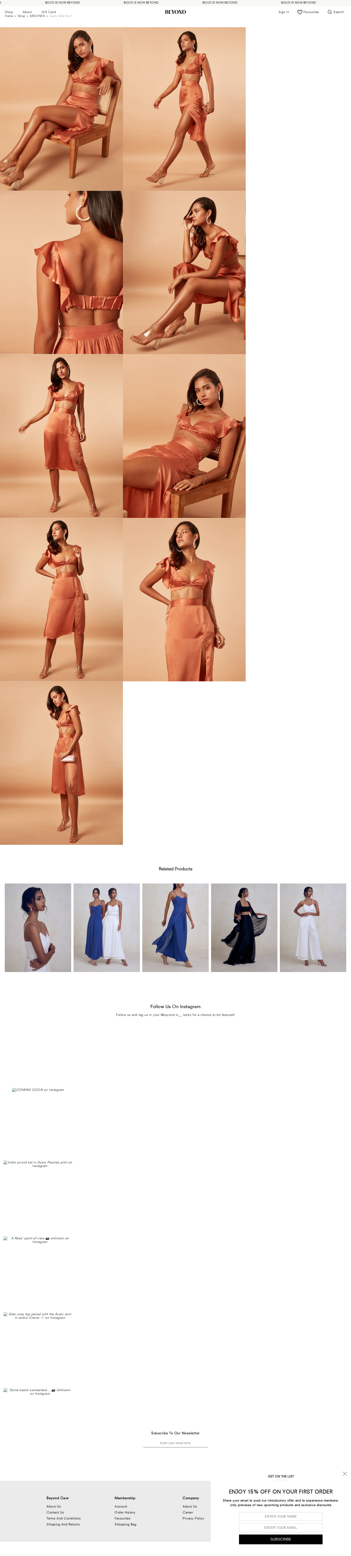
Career (188, 1512)
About (27, 12)
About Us (54, 1506)
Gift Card (49, 12)
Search (338, 12)
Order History (125, 1512)
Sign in (283, 12)
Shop (9, 12)
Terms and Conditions (64, 1518)
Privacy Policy (193, 1518)
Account (121, 1506)
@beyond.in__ (171, 1015)
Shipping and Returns (63, 1524)
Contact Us (55, 1512)
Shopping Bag (125, 1524)
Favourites (122, 1518)
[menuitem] (9, 11)
